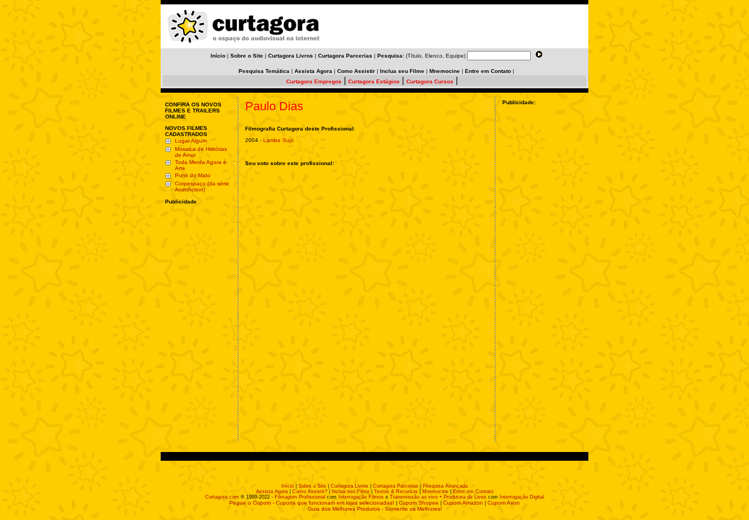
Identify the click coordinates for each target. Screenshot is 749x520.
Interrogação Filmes (361, 497)
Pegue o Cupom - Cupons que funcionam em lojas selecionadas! (311, 503)
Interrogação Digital (522, 497)
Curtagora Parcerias (395, 486)
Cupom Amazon (463, 503)
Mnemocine (435, 491)
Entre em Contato (473, 491)
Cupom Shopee (419, 503)
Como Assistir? (309, 491)
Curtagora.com (222, 497)
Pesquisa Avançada (445, 486)
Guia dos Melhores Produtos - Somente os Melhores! (375, 509)
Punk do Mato (193, 175)
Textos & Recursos (396, 491)
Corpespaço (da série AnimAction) (202, 186)
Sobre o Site (312, 486)
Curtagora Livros (349, 486)
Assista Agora (272, 491)
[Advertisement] (198, 276)
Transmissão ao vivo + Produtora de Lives (438, 497)
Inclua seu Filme (351, 491)
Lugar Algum (191, 141)
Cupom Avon (503, 503)
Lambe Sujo (278, 140)
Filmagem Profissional (300, 497)
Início (287, 486)
